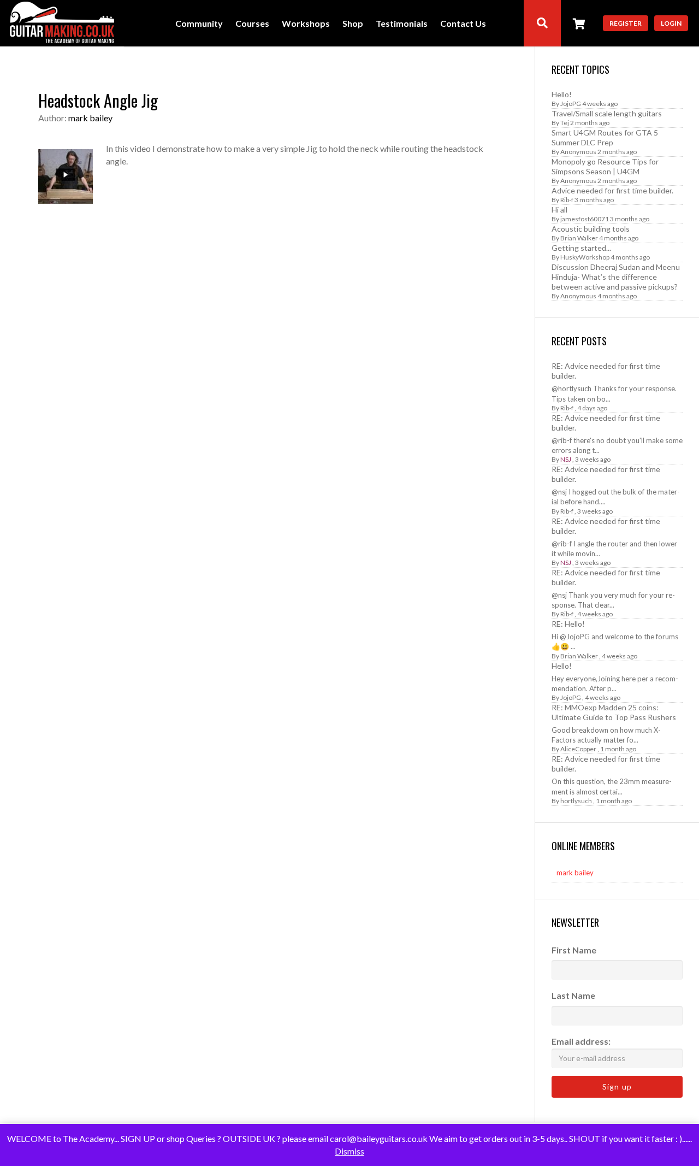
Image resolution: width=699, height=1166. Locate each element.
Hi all (559, 209)
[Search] (542, 23)
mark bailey (90, 118)
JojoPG (570, 103)
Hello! (562, 94)
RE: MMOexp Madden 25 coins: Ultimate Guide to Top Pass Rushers (614, 712)
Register (625, 23)
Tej (564, 123)
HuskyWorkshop (584, 257)
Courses (252, 23)
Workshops (306, 23)
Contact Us (463, 23)
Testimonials (402, 23)
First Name (574, 950)
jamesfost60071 (584, 219)
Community (199, 23)
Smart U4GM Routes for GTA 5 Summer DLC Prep (605, 137)
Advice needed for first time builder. (612, 190)
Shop (352, 23)
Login (671, 23)
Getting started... (581, 247)
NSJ (565, 459)
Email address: (581, 1041)
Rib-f (566, 200)
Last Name (573, 995)
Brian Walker (579, 238)
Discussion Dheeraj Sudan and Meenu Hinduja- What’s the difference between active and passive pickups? (616, 276)
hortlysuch (576, 801)
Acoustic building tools (591, 228)
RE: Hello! (568, 623)
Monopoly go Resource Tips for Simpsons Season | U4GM (605, 166)
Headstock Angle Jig (98, 100)
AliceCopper (578, 749)
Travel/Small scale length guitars (607, 113)
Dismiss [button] (349, 1151)
